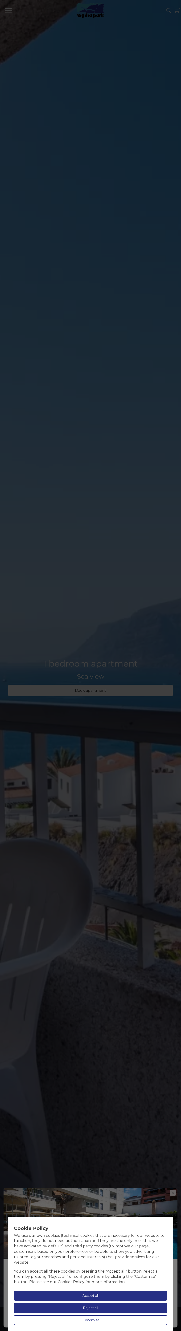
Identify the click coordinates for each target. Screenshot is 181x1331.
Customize (90, 1320)
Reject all (90, 1308)
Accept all (90, 1296)
